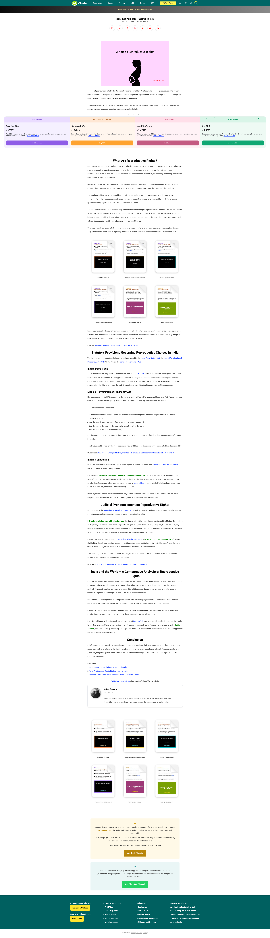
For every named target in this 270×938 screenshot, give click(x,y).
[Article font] (158, 28)
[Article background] (142, 28)
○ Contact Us (142, 907)
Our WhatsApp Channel (135, 884)
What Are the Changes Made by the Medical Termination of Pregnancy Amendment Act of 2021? (135, 453)
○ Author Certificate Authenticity (183, 907)
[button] (185, 3)
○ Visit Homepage (110, 922)
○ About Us (141, 903)
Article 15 (177, 465)
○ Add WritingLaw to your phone (183, 911)
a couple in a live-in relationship (130, 539)
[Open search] (179, 3)
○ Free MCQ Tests (110, 911)
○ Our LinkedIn (176, 922)
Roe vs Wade (138, 621)
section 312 (140, 374)
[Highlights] (135, 28)
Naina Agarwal (110, 689)
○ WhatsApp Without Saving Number (185, 914)
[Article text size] (150, 28)
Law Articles (144, 22)
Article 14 (165, 465)
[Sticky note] (127, 28)
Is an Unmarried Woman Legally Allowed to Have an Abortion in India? (124, 564)
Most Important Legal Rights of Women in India (108, 667)
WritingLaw (115, 681)
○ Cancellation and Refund (147, 918)
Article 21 (157, 465)
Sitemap (145, 933)
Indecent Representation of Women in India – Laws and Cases (114, 675)
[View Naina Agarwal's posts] (95, 693)
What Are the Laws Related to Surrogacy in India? (108, 671)
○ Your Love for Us (110, 918)
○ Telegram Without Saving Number (184, 918)
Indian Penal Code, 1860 (150, 358)
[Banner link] (135, 9)
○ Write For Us (142, 911)
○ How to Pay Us (110, 914)
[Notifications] (191, 3)
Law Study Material (135, 853)
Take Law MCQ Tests (80, 908)
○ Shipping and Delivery (146, 922)
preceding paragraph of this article (117, 510)
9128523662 (77, 919)
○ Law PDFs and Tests (112, 903)
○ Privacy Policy (143, 914)
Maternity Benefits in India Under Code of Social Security (117, 345)
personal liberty (140, 483)
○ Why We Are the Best (179, 903)
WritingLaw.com (104, 830)
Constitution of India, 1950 (130, 362)
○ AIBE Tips (108, 907)
